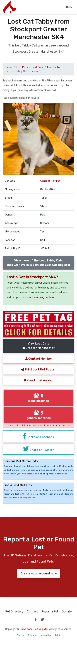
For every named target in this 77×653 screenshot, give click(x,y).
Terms (20, 636)
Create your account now (38, 573)
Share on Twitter (41, 450)
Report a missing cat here (40, 297)
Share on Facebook (40, 437)
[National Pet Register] (9, 7)
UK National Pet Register (34, 629)
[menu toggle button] (23, 7)
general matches (39, 415)
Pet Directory (14, 611)
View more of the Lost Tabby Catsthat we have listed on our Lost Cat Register (38, 262)
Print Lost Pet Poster (40, 369)
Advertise (46, 636)
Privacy (32, 636)
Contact (32, 611)
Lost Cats (37, 67)
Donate (67, 611)
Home (9, 67)
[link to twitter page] (42, 619)
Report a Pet (50, 611)
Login (68, 7)
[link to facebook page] (35, 619)
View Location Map (39, 380)
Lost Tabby (53, 67)
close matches (38, 397)
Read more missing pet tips (22, 498)
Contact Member (50, 180)
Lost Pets (22, 67)
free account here (30, 474)
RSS (57, 636)
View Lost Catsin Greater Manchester (38, 346)
